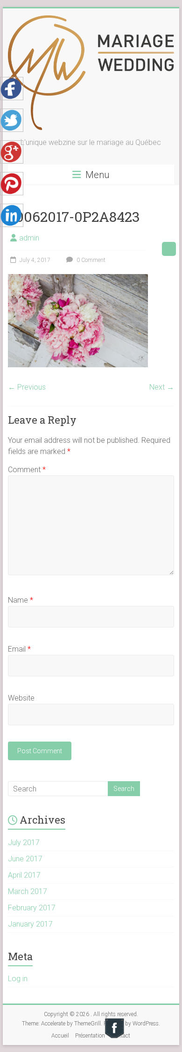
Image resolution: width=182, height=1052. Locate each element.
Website (21, 698)
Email (19, 649)
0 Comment (90, 260)
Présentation (90, 1035)
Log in (18, 978)
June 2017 (25, 858)
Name (20, 600)
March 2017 (27, 891)
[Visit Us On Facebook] (114, 1021)
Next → (161, 387)
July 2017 (24, 842)
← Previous (27, 387)
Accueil (60, 1035)
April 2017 (24, 875)
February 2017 (32, 907)
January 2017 (30, 924)
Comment (27, 469)
